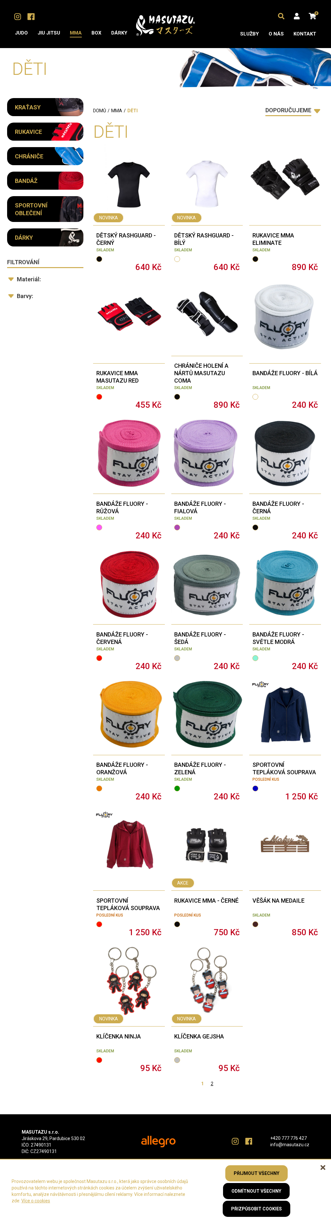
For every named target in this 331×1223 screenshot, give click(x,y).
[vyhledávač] (281, 16)
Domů (99, 110)
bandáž (26, 180)
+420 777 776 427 (288, 1138)
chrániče (29, 156)
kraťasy (28, 107)
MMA (116, 110)
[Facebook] (31, 16)
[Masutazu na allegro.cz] (158, 1142)
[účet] (296, 16)
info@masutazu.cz (289, 1144)
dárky (24, 237)
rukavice (28, 131)
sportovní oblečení (31, 209)
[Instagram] (17, 16)
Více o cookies (35, 1200)
